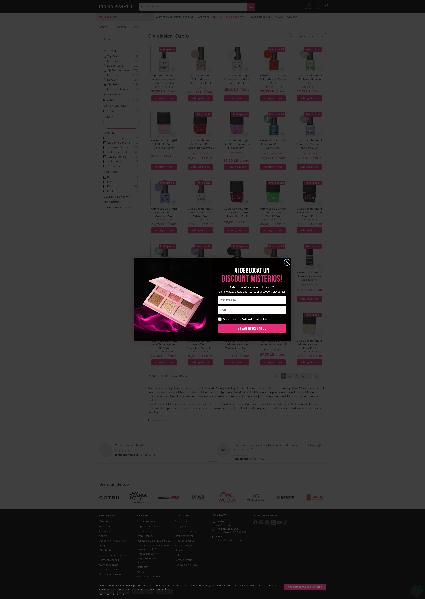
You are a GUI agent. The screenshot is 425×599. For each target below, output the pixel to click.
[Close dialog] (287, 262)
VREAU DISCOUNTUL (252, 328)
